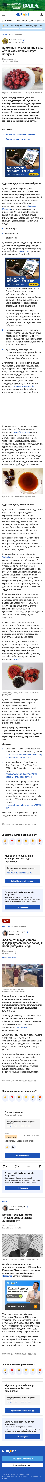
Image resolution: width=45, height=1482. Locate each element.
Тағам (4, 34)
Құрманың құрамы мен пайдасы (20, 134)
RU (37, 15)
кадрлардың (21, 1027)
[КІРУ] (41, 14)
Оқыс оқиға (7, 926)
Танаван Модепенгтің (23, 386)
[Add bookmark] (40, 1166)
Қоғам (4, 1201)
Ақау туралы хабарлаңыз (22, 1458)
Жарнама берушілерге (22, 1465)
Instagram (24, 907)
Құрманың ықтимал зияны (18, 139)
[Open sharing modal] (28, 1166)
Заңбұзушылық (19, 926)
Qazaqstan (7, 1276)
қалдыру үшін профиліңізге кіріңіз (19, 872)
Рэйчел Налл (24, 251)
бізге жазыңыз (29, 824)
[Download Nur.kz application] (22, 5)
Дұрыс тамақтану (16, 34)
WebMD (6, 557)
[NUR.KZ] (22, 14)
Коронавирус (22, 20)
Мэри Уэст (19, 432)
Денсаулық (7, 20)
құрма (27, 432)
